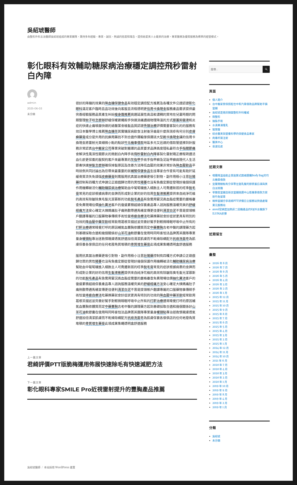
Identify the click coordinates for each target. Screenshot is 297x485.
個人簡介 (217, 99)
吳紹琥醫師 (41, 30)
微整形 (216, 116)
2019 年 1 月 (219, 407)
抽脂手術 (217, 121)
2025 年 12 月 (220, 297)
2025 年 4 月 (219, 331)
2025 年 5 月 (219, 326)
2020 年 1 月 (219, 382)
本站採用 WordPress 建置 (59, 467)
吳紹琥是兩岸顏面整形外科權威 (230, 112)
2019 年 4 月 (219, 398)
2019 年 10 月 (220, 386)
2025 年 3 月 (219, 335)
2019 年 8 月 (219, 394)
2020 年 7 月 (219, 365)
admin (31, 102)
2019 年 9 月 (219, 390)
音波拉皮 (217, 146)
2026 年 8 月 (220, 263)
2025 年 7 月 (219, 318)
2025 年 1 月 (219, 343)
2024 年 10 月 (220, 356)
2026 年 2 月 (220, 288)
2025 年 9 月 (220, 309)
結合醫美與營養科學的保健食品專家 (233, 133)
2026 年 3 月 (219, 284)
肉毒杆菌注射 (220, 138)
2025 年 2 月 (219, 339)
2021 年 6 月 (219, 360)
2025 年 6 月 (220, 322)
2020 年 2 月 (219, 377)
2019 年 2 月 (219, 403)
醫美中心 (217, 142)
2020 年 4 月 (219, 369)
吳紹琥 (216, 436)
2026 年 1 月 (219, 293)
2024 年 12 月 (220, 348)
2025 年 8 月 (219, 314)
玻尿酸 (216, 129)
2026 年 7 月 (220, 267)
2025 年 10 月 (220, 305)
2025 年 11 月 (220, 301)
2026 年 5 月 (220, 276)
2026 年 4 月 (220, 280)
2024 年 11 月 (220, 352)
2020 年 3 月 (219, 373)
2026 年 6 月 (220, 271)
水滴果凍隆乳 (220, 125)
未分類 (31, 114)
